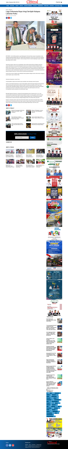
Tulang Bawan (49, 414)
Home (7, 9)
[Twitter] (11, 18)
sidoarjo (53, 409)
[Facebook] (7, 18)
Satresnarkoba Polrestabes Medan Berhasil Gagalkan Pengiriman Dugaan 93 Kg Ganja (40, 156)
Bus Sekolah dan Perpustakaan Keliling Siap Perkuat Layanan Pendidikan (30, 166)
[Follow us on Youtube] (13, 445)
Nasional (53, 404)
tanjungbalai (55, 411)
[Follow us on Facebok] (7, 445)
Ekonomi (48, 398)
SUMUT (17, 5)
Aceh (51, 393)
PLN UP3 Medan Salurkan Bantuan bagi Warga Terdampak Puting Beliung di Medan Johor (19, 167)
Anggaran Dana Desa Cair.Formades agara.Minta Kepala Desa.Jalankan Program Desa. (51, 377)
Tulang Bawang (50, 416)
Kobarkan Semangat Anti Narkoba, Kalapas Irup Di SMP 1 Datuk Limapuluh (17, 111)
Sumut (48, 411)
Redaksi (26, 444)
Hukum (54, 398)
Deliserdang (54, 396)
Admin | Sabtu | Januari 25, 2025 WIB (11, 15)
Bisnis (48, 396)
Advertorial (57, 393)
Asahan (48, 394)
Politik (48, 409)
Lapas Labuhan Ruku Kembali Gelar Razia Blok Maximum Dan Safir (17, 124)
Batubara (10, 9)
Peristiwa (56, 408)
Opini (59, 406)
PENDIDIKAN (40, 5)
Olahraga (53, 406)
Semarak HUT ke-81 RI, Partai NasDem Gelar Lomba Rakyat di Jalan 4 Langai (51, 355)
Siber (30, 444)
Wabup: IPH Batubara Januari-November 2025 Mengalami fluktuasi (37, 111)
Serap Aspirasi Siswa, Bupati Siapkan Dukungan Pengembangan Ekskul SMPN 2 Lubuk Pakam (40, 167)
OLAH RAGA (57, 5)
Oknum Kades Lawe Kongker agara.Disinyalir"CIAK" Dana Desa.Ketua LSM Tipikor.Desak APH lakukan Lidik (50, 341)
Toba (56, 413)
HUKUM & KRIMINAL (28, 5)
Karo (48, 401)
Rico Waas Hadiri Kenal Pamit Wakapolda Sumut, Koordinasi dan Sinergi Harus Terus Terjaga (19, 157)
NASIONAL (12, 5)
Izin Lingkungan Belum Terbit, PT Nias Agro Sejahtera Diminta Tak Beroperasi (50, 334)
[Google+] (9, 18)
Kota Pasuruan (55, 401)
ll (52, 403)
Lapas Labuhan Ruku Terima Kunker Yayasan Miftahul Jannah (38, 117)
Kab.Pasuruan (57, 399)
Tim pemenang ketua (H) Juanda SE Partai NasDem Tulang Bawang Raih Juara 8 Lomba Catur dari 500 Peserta (51, 327)
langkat (48, 403)
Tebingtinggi (49, 413)
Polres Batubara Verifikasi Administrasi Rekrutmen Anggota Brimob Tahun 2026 (17, 118)
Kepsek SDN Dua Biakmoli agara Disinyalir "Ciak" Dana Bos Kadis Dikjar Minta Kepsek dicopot (51, 383)
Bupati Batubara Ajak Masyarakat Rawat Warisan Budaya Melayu (38, 124)
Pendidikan (49, 408)
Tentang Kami (38, 444)
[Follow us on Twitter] (10, 445)
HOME (7, 5)
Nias (48, 406)
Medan (56, 403)
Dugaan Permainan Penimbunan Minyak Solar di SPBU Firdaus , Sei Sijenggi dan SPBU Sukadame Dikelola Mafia (10, 157)
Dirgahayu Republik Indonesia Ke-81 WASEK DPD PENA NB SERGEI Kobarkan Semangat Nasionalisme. (51, 348)
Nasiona (48, 404)
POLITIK (35, 5)
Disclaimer (34, 444)
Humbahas (49, 399)
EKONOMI (52, 5)
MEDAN (21, 5)
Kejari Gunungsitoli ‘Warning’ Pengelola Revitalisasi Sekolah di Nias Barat (50, 361)
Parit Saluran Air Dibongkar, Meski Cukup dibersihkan (51, 320)
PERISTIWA (46, 5)
